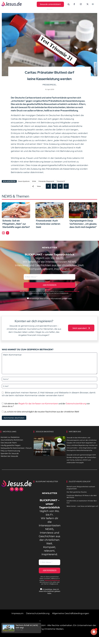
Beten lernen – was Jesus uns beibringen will (82, 506)
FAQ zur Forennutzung (10, 451)
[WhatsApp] (66, 186)
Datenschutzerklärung (76, 403)
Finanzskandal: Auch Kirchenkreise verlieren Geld (48, 224)
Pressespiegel (49, 85)
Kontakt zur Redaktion (10, 437)
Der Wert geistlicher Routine (77, 492)
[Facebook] (74, 4)
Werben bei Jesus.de (9, 456)
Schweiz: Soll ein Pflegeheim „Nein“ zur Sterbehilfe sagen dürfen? (16, 224)
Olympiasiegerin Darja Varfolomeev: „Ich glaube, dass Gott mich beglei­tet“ (83, 224)
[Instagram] (81, 4)
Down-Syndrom (24, 181)
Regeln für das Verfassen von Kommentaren (38, 403)
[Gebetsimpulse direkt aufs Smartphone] (49, 446)
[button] (68, 4)
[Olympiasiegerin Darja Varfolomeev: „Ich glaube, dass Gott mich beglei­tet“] (83, 210)
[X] (87, 4)
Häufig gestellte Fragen (10, 445)
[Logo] (16, 483)
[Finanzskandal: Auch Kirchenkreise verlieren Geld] (49, 210)
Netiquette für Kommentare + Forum (16, 448)
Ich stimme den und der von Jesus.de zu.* (46, 405)
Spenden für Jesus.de (10, 453)
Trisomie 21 (61, 181)
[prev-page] (3, 233)
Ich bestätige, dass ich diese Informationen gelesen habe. (50, 298)
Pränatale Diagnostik (46, 181)
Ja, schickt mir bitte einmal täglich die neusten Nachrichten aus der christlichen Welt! (41, 411)
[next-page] (7, 233)
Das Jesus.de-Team (9, 443)
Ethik (34, 181)
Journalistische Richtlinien (12, 440)
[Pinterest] (60, 186)
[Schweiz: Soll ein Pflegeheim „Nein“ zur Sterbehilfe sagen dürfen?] (16, 210)
